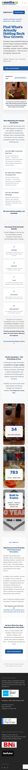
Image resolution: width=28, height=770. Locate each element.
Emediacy (5, 700)
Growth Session (19, 12)
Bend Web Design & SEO (16, 700)
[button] (25, 3)
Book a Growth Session (14, 651)
